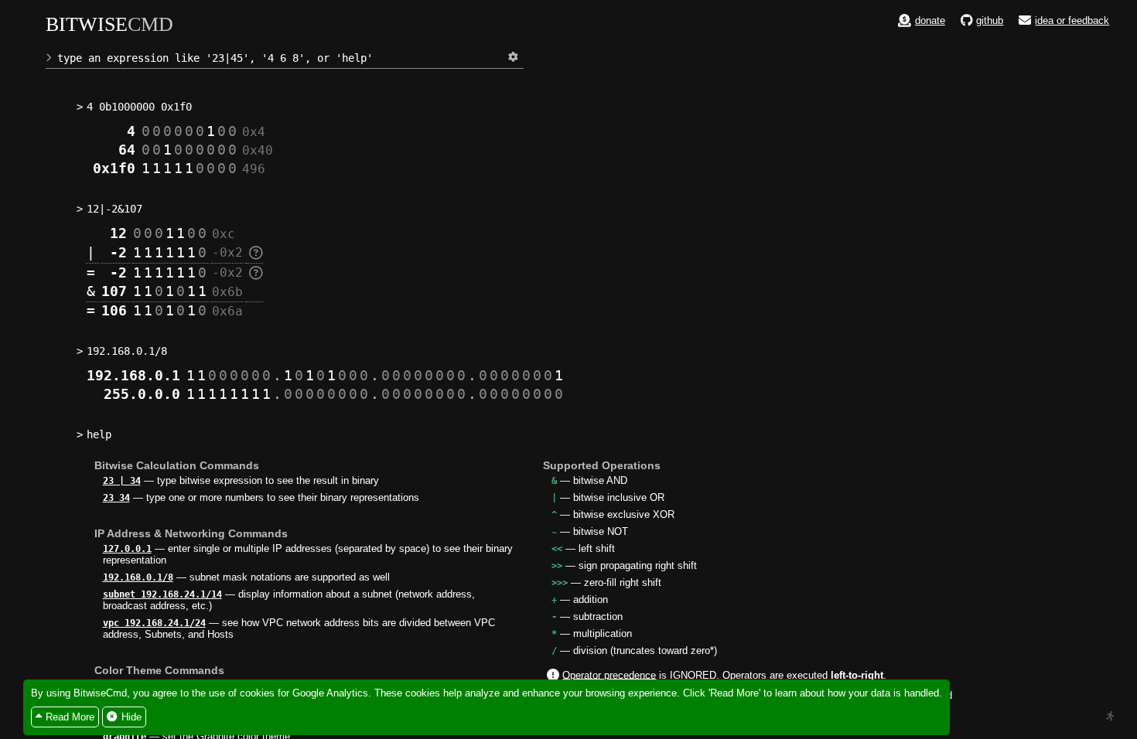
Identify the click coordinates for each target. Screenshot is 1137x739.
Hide (131, 717)
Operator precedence (609, 674)
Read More (70, 717)
